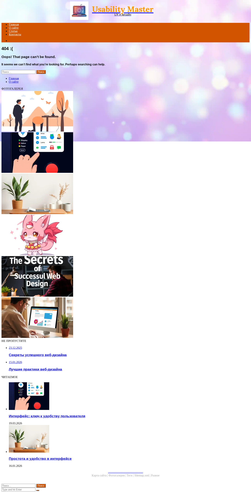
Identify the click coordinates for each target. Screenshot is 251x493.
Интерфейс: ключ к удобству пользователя (47, 416)
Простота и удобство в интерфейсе (40, 459)
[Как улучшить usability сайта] (111, 318)
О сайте (14, 27)
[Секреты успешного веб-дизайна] (111, 276)
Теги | (131, 475)
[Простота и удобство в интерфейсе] (111, 194)
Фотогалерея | (118, 475)
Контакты (15, 34)
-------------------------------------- (125, 472)
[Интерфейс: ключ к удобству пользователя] (111, 153)
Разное (155, 475)
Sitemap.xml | (143, 475)
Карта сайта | (100, 475)
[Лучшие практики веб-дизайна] (111, 235)
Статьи (13, 31)
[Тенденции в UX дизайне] (111, 111)
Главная (14, 24)
